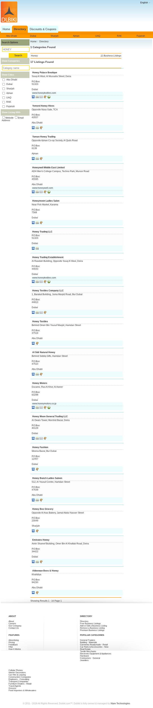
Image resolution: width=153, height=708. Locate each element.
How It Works (15, 649)
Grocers (12, 688)
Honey (76, 55)
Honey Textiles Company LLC (48, 290)
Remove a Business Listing (92, 628)
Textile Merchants (88, 651)
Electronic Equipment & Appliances (95, 653)
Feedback (13, 644)
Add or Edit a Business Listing (93, 626)
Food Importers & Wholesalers (22, 690)
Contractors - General (90, 658)
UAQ (97, 36)
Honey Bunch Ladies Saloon (47, 478)
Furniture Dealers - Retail (20, 684)
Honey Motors (39, 383)
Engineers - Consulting (19, 679)
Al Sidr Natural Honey (43, 352)
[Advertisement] (76, 16)
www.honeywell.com (42, 188)
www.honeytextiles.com (44, 93)
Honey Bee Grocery (42, 509)
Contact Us (14, 628)
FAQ (11, 647)
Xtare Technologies (120, 703)
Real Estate (85, 649)
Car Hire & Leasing (17, 675)
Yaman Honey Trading (43, 136)
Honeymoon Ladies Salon (45, 201)
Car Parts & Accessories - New (94, 647)
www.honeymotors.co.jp (44, 403)
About (11, 621)
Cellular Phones (16, 670)
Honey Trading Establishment (47, 257)
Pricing (12, 642)
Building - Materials (88, 642)
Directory (84, 621)
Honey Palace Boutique (44, 72)
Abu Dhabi (11, 36)
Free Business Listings (90, 623)
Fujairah (141, 36)
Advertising (14, 640)
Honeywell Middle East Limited (48, 167)
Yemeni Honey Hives (43, 106)
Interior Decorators (17, 672)
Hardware (84, 656)
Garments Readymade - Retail (94, 644)
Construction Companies (20, 677)
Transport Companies (18, 681)
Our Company (15, 626)
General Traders (87, 640)
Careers (12, 623)
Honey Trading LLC (42, 231)
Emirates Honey (40, 540)
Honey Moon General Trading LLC (50, 416)
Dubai (33, 36)
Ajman (76, 36)
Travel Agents (15, 686)
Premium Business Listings (92, 630)
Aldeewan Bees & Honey (45, 570)
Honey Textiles (40, 321)
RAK (119, 36)
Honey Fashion (40, 447)
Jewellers (84, 660)
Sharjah (55, 36)
